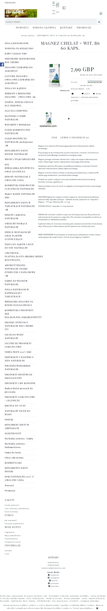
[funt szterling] (64, 7)
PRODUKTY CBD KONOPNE (20, 383)
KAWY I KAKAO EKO (16, 53)
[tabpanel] (70, 191)
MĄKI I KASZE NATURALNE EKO (20, 196)
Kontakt (8, 551)
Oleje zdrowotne (14, 457)
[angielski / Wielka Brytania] (54, 8)
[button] (69, 119)
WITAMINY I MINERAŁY (18, 124)
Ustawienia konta (13, 542)
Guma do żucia (13, 452)
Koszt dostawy (11, 512)
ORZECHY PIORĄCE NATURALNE (16, 225)
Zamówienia (53, 562)
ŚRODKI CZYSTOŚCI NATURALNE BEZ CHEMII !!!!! (19, 326)
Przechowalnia (11, 539)
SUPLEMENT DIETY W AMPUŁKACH (17, 426)
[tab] (54, 137)
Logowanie (10, 532)
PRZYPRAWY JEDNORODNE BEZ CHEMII (20, 60)
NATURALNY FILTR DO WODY (17, 413)
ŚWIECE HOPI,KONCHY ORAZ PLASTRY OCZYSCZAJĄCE (18, 236)
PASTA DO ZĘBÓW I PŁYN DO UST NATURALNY (19, 246)
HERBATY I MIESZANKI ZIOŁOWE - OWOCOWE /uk (20, 95)
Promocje (10, 490)
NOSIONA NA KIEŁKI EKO (19, 48)
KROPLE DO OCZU (15, 405)
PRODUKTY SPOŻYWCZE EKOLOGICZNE (18, 376)
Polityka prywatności (14, 523)
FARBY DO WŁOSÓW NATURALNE (16, 283)
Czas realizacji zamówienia (17, 508)
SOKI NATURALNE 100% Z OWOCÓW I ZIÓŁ (19, 478)
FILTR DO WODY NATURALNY (14, 336)
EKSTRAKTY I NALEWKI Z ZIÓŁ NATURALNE (19, 359)
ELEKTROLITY (13, 433)
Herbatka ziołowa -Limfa (19, 438)
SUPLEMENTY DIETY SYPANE (16, 470)
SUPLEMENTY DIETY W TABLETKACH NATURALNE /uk (20, 206)
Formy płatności (12, 505)
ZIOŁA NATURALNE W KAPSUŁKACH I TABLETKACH (17, 293)
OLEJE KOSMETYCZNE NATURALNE (17, 132)
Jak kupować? (11, 520)
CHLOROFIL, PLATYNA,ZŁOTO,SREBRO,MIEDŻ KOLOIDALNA (20, 256)
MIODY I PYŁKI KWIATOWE (20, 159)
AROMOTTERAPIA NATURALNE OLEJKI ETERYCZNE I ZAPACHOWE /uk (20, 270)
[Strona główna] (21, 13)
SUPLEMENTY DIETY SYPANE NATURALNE (16, 152)
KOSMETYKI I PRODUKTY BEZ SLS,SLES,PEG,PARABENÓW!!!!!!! (20, 314)
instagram (54, 578)
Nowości (9, 485)
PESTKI (9, 419)
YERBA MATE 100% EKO (18, 352)
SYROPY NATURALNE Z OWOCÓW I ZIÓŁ (17, 178)
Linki (7, 554)
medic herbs (87, 85)
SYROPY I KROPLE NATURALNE (15, 217)
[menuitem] (22, 27)
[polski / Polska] (57, 8)
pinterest (55, 583)
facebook (55, 575)
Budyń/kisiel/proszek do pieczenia (19, 390)
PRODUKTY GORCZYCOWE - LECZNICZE (20, 399)
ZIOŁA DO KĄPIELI (15, 88)
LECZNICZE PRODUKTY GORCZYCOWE (18, 345)
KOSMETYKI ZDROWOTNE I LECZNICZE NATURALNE (20, 187)
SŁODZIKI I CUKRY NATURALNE (15, 118)
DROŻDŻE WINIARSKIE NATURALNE (18, 367)
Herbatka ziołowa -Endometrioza (16, 445)
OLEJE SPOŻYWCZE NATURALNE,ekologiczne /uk (19, 142)
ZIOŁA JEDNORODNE (17, 43)
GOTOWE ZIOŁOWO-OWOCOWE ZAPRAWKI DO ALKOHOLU (20, 79)
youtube (55, 586)
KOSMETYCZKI (13, 463)
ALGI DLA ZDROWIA (16, 110)
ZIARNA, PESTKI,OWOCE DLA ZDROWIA (19, 104)
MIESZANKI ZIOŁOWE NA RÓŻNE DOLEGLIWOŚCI (19, 303)
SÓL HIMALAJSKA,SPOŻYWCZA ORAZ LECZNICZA (19, 168)
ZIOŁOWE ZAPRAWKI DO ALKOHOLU (19, 69)
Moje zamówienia (13, 535)
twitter (55, 580)
